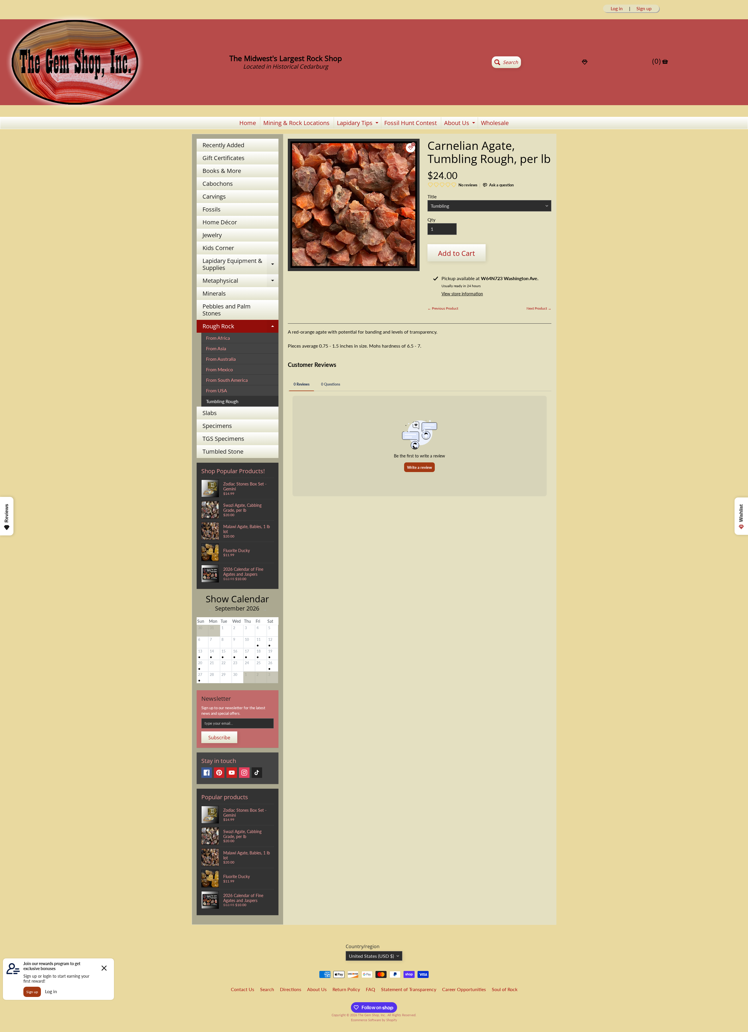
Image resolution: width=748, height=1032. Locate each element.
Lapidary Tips (358, 124)
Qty (431, 219)
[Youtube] (231, 772)
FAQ (370, 989)
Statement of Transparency (408, 989)
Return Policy (346, 989)
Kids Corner (218, 248)
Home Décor (219, 222)
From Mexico (219, 369)
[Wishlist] (584, 62)
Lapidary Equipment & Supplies (240, 265)
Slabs (209, 413)
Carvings (214, 196)
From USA (216, 390)
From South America (227, 380)
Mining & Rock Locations (296, 123)
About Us (460, 124)
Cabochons (217, 184)
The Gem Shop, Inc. (372, 1015)
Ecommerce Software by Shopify (374, 1020)
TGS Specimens (223, 439)
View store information (462, 293)
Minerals (214, 293)
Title (432, 196)
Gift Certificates (223, 158)
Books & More (221, 171)
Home (247, 123)
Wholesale (495, 123)
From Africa (218, 338)
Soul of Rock (504, 989)
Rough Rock (240, 327)
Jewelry (212, 235)
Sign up (644, 8)
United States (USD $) (371, 956)
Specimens (217, 426)
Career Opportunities (464, 989)
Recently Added (223, 145)
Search (267, 989)
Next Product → (539, 308)
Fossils (211, 209)
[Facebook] (206, 772)
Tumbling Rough (222, 401)
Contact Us (242, 989)
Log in (617, 8)
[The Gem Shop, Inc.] (75, 108)
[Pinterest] (219, 772)
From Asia (216, 348)
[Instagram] (244, 772)
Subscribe (219, 737)
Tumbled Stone (222, 451)
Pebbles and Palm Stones (226, 309)
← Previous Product (442, 308)
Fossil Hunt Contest (410, 123)
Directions (290, 989)
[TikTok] (257, 772)
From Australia (221, 359)
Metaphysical (240, 282)
